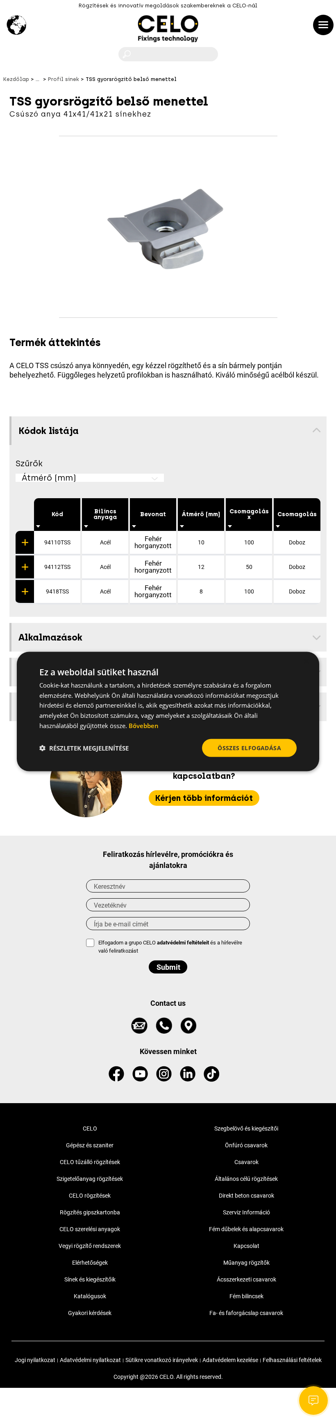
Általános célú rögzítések (246, 1179)
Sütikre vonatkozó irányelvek (161, 1360)
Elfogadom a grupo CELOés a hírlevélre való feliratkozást (170, 947)
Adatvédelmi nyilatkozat (90, 1360)
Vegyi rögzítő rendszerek (90, 1246)
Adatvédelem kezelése (230, 1360)
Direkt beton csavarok (246, 1195)
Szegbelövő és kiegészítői (246, 1128)
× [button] (306, 661)
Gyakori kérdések (89, 1313)
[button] (84, 748)
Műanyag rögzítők (246, 1262)
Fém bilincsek (246, 1296)
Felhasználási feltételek (292, 1360)
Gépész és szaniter (90, 1145)
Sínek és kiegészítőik (90, 1279)
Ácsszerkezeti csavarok (246, 1279)
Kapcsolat (246, 1246)
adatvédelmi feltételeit (183, 943)
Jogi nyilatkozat (35, 1360)
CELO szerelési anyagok (89, 1229)
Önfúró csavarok (246, 1145)
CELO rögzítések (90, 1195)
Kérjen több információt (204, 798)
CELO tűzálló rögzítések (90, 1162)
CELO (90, 1128)
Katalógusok (90, 1296)
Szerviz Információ (246, 1212)
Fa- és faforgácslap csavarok (246, 1313)
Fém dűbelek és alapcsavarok (246, 1229)
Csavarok (246, 1162)
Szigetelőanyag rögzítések (90, 1179)
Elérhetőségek (90, 1262)
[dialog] (168, 711)
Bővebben (144, 725)
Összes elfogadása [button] (249, 747)
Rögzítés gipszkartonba (90, 1212)
